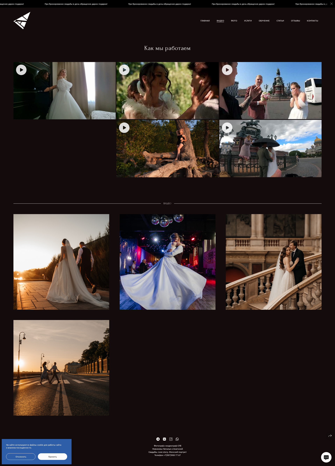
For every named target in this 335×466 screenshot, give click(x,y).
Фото (234, 20)
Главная (205, 20)
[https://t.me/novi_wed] (158, 439)
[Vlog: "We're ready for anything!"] (64, 90)
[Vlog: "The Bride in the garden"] (167, 90)
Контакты (312, 20)
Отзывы (295, 20)
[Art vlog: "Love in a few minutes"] (167, 148)
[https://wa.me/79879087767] (177, 439)
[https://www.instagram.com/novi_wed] (170, 439)
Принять (52, 456)
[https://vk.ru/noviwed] (164, 439)
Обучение (264, 20)
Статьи (280, 20)
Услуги (248, 20)
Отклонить (21, 456)
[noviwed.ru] (21, 20)
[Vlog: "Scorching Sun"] (270, 90)
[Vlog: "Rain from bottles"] (270, 148)
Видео (220, 20)
